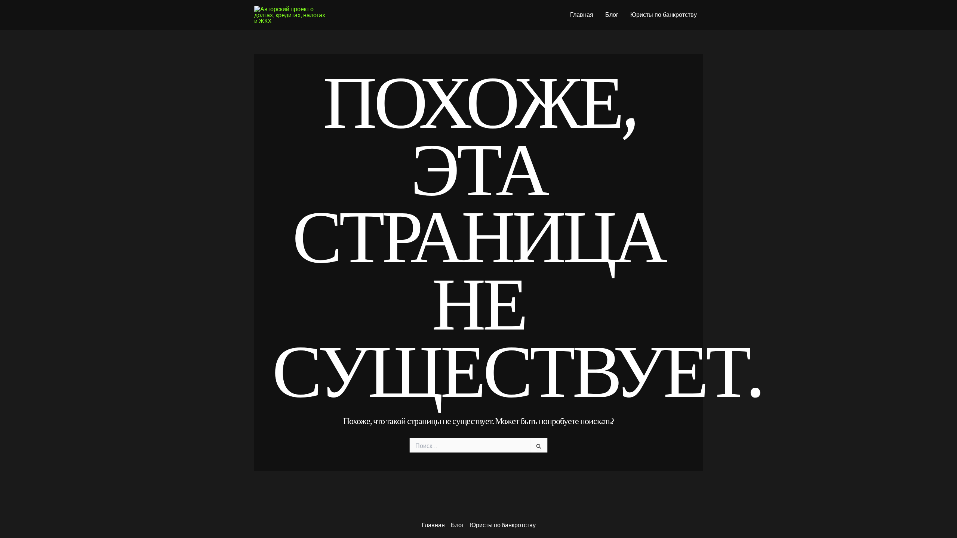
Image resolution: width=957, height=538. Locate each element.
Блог (611, 15)
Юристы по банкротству (663, 15)
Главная (581, 15)
